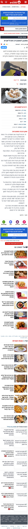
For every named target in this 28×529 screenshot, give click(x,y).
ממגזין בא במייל (11, 427)
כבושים (11, 521)
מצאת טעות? (3, 240)
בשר (25, 516)
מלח (25, 119)
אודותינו (12, 526)
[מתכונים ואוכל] (15, 2)
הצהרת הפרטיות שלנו (5, 22)
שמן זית (24, 116)
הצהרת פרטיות (16, 528)
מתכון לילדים (15, 336)
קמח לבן (23, 110)
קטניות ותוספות (14, 519)
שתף (3, 47)
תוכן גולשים (23, 44)
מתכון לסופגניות (23, 337)
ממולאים (7, 519)
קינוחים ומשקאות (15, 518)
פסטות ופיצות (23, 519)
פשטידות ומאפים (5, 518)
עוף (21, 516)
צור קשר (24, 526)
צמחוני (9, 336)
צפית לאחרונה (15, 6)
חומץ (24, 127)
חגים (14, 523)
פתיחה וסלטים (10, 516)
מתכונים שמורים (6, 6)
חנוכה (19, 336)
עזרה (18, 526)
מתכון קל (2, 336)
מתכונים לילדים (18, 521)
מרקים (4, 516)
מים (25, 113)
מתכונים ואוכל (24, 33)
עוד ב (20, 340)
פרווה (6, 336)
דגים (17, 516)
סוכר (25, 121)
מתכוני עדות (4, 521)
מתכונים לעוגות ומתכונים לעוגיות (12, 33)
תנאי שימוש (12, 22)
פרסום (8, 528)
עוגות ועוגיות (24, 518)
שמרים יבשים (22, 124)
